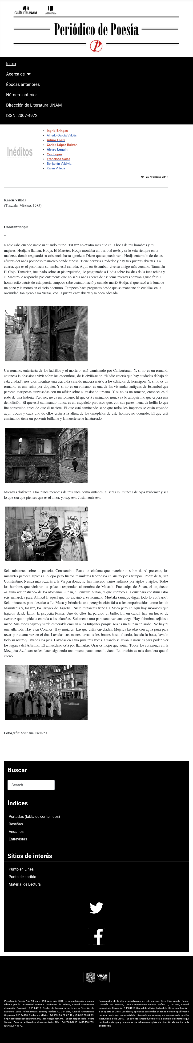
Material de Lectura (25, 884)
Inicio (11, 63)
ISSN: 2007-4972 (21, 115)
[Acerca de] (28, 74)
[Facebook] (96, 935)
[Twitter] (96, 907)
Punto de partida (22, 877)
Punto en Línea (21, 869)
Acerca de (15, 74)
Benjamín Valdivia (59, 163)
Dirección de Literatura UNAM (34, 105)
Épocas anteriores (23, 84)
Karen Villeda (56, 168)
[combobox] (31, 785)
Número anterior (21, 94)
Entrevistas (18, 839)
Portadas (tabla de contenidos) (34, 816)
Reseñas (16, 824)
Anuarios (16, 831)
